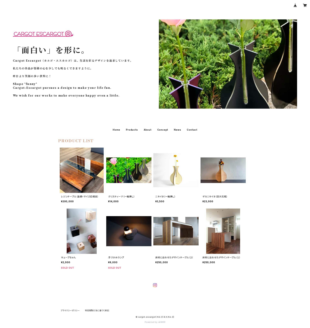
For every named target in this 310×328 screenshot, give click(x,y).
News (177, 129)
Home (116, 129)
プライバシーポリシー (70, 310)
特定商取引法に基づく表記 (97, 310)
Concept (162, 129)
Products (132, 129)
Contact (192, 129)
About (147, 129)
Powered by (151, 322)
